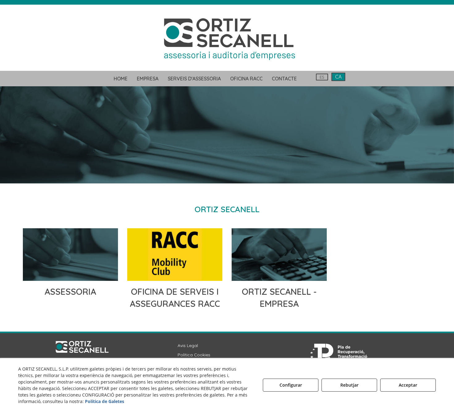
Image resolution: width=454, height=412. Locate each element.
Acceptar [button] (408, 385)
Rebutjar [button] (349, 385)
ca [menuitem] (338, 77)
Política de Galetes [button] (104, 401)
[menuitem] (120, 78)
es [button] (322, 77)
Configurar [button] (291, 385)
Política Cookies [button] (194, 355)
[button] (227, 38)
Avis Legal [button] (188, 345)
